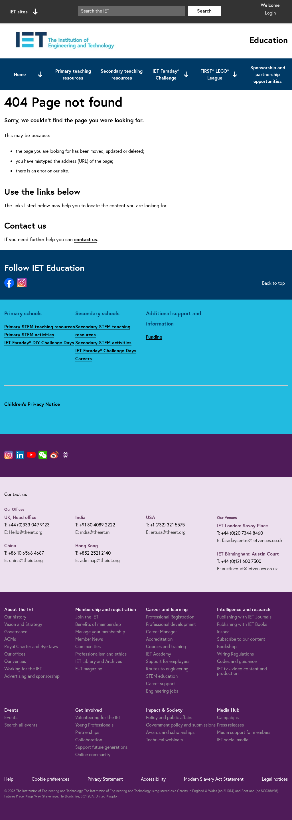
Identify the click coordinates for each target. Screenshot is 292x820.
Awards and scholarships (170, 732)
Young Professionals (94, 725)
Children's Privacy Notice (32, 404)
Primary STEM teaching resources (39, 326)
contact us (85, 239)
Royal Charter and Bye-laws (31, 646)
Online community (92, 754)
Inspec (223, 631)
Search (204, 11)
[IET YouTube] (31, 456)
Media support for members (243, 732)
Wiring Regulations (235, 654)
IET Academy (158, 654)
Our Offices (14, 509)
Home (20, 74)
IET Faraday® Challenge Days (105, 350)
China (10, 545)
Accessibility (153, 779)
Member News (89, 639)
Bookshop (227, 646)
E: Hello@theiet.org (23, 532)
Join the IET (86, 617)
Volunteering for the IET (98, 717)
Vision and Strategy (23, 624)
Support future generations (101, 747)
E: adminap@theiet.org (97, 560)
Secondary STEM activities (103, 342)
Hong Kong (86, 545)
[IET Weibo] (54, 455)
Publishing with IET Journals (244, 617)
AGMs (10, 639)
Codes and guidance (237, 661)
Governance (15, 631)
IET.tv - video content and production (242, 671)
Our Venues (227, 517)
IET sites (18, 12)
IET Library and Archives (98, 661)
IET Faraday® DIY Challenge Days (39, 342)
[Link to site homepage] (63, 41)
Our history (15, 617)
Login (270, 13)
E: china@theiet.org (23, 560)
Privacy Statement (105, 779)
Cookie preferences (50, 779)
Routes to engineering (167, 669)
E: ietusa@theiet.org (166, 532)
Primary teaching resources (73, 74)
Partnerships (87, 732)
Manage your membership (100, 631)
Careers (83, 358)
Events (10, 717)
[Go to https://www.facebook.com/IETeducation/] (9, 283)
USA (150, 517)
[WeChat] (42, 455)
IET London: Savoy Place (242, 525)
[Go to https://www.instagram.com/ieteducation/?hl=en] (22, 283)
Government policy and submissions (181, 725)
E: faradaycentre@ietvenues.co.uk (250, 540)
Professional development (171, 624)
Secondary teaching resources (122, 74)
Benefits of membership (98, 624)
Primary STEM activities (29, 334)
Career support (160, 683)
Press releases (230, 725)
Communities (88, 646)
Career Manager (161, 631)
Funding (154, 337)
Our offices (14, 654)
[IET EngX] (65, 455)
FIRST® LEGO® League (214, 74)
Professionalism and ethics (101, 654)
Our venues (15, 661)
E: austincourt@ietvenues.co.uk (247, 568)
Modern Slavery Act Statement (214, 779)
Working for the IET (23, 669)
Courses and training (166, 646)
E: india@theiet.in (92, 532)
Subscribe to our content (241, 639)
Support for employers (167, 661)
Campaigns (228, 717)
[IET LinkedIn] (20, 455)
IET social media (232, 739)
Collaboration (88, 739)
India (80, 517)
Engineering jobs (162, 691)
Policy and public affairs (169, 717)
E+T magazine (88, 669)
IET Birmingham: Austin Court (248, 554)
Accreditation (159, 639)
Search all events (20, 725)
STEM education (162, 676)
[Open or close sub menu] (40, 74)
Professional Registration (170, 617)
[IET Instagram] (8, 455)
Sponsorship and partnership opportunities (267, 74)
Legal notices (275, 779)
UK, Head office (20, 517)
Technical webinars (164, 739)
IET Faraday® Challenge (166, 74)
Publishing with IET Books (242, 624)
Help (8, 779)
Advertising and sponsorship (32, 676)
